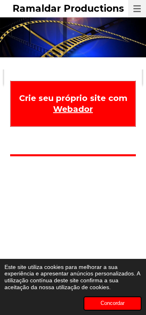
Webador (73, 109)
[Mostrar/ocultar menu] (137, 8)
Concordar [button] (113, 303)
